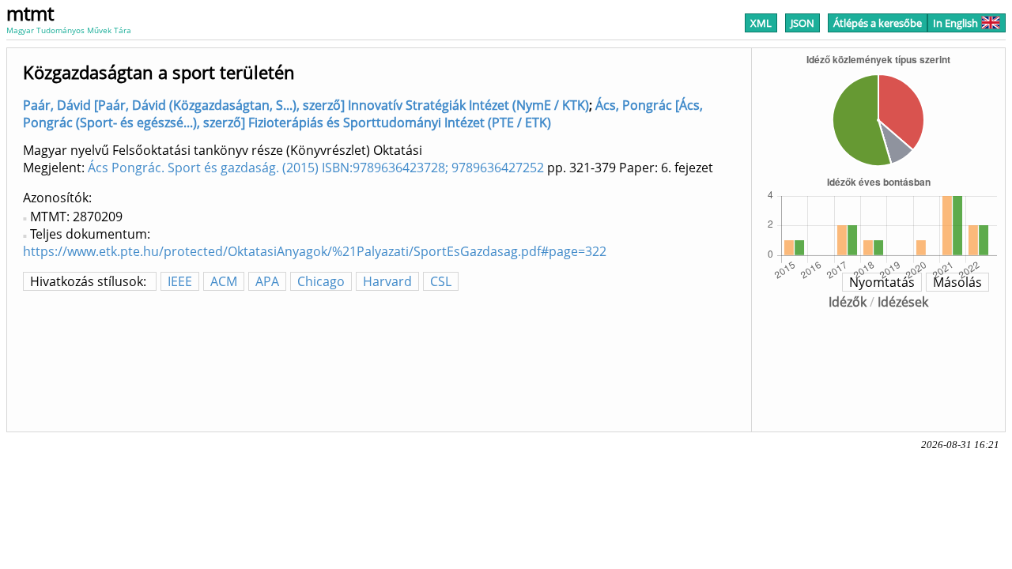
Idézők (848, 302)
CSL (440, 281)
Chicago (321, 281)
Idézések (903, 302)
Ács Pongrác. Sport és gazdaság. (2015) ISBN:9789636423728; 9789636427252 (316, 167)
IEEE (180, 281)
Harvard (387, 281)
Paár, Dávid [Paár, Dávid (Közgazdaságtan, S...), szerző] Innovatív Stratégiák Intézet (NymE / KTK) (306, 105)
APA (267, 281)
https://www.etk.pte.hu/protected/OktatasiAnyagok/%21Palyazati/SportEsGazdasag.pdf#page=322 (314, 251)
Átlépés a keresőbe (877, 23)
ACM (223, 281)
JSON (802, 23)
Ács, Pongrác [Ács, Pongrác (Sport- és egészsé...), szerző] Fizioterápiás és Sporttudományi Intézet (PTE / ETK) (363, 113)
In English (955, 23)
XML (761, 23)
